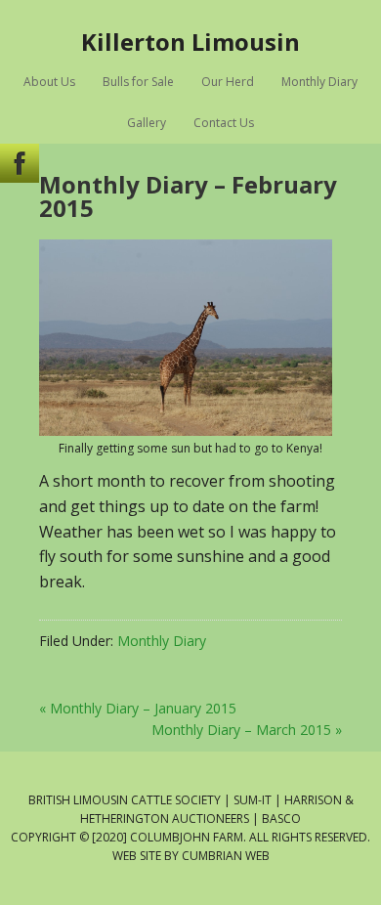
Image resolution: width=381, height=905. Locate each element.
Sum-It (252, 800)
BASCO (281, 818)
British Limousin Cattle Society (124, 800)
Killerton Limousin (190, 41)
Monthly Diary (161, 640)
